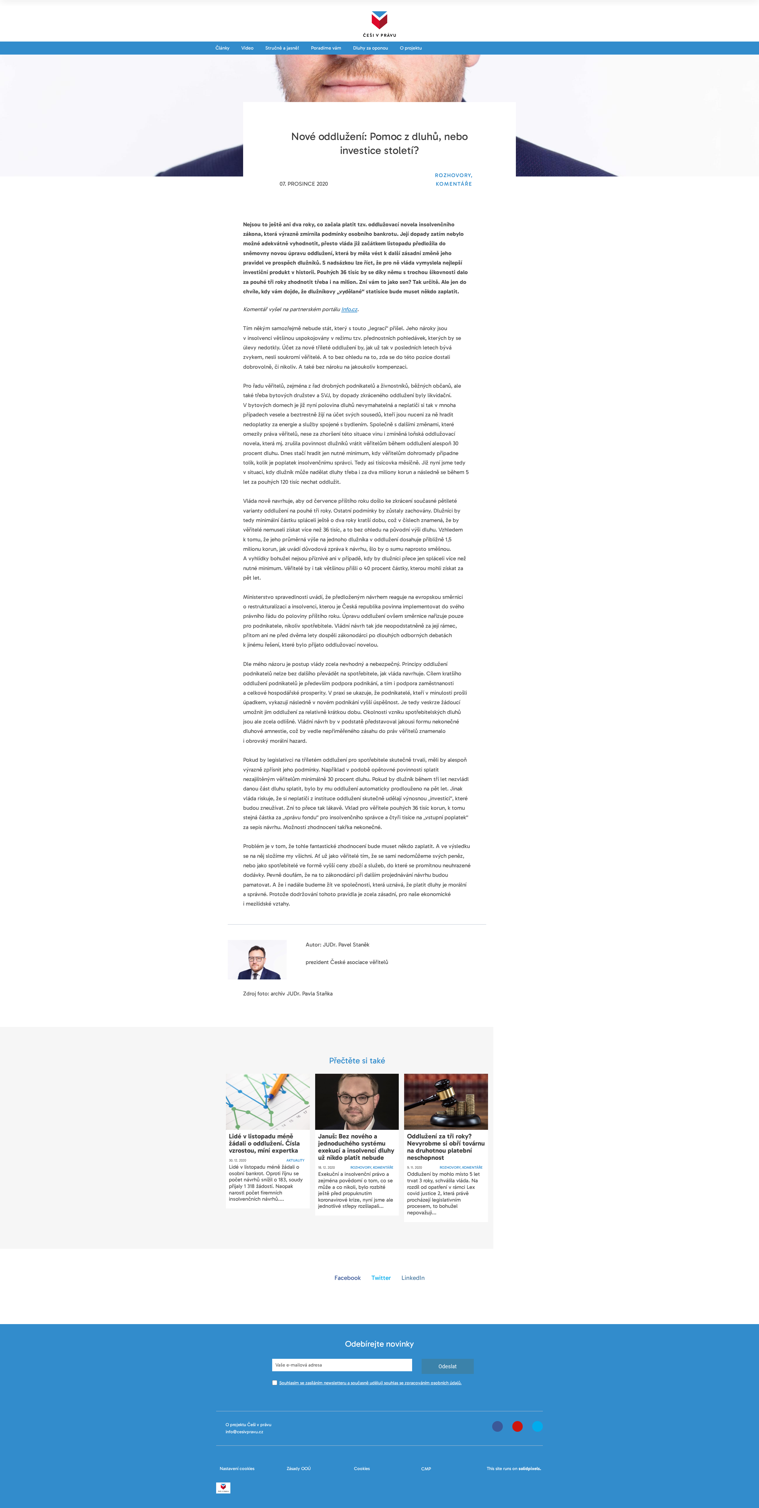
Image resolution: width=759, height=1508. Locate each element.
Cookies (362, 1468)
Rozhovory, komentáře (371, 1167)
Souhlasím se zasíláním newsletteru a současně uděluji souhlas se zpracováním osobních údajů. (370, 1382)
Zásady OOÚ (299, 1468)
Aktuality (295, 1160)
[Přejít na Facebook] (497, 1426)
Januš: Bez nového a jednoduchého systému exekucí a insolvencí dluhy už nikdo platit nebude (356, 1147)
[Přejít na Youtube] (517, 1426)
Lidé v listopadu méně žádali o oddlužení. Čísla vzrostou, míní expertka (264, 1143)
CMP (426, 1469)
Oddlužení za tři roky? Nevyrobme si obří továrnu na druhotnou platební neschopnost (446, 1147)
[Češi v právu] (379, 23)
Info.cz (349, 309)
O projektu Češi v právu (248, 1424)
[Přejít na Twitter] (537, 1426)
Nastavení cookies (237, 1468)
